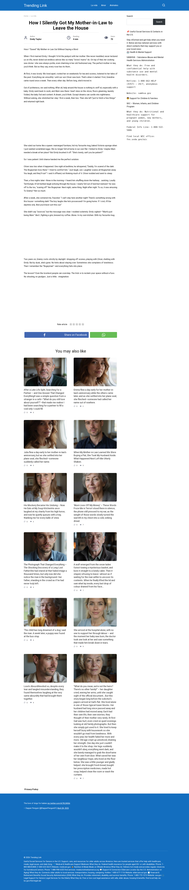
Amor (103, 5)
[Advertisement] (71, 125)
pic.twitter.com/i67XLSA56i (59, 803)
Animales (114, 5)
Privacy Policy (31, 789)
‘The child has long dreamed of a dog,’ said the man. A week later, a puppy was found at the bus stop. (45, 633)
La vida (94, 5)
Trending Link (35, 5)
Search (130, 16)
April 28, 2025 (63, 808)
